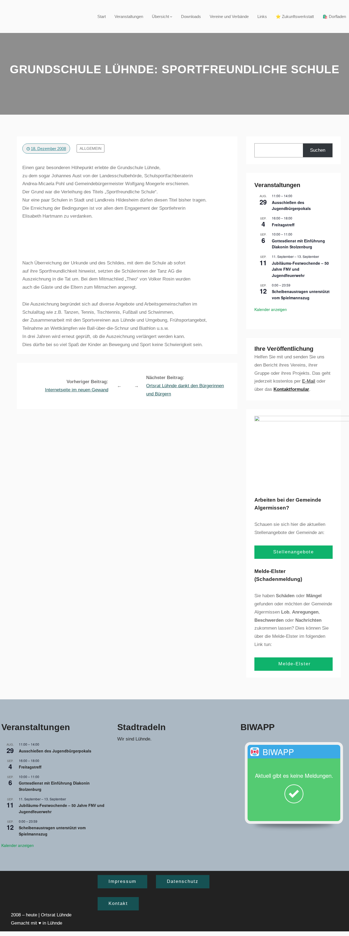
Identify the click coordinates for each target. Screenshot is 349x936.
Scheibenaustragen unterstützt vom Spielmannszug (301, 294)
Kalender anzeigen (270, 309)
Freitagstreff (283, 224)
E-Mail (308, 381)
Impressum (122, 881)
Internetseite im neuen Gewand (76, 389)
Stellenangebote (293, 551)
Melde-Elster (293, 663)
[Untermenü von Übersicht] (171, 16)
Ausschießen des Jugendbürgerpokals (291, 205)
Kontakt (118, 903)
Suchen (317, 150)
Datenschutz (182, 881)
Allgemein (90, 148)
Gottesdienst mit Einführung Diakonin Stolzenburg (298, 244)
